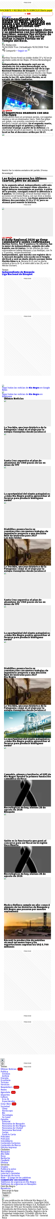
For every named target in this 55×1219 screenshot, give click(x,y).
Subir (5, 1195)
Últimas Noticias (11, 1069)
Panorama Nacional (11, 1130)
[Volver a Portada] (27, 14)
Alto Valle (5, 1154)
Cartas (5, 1132)
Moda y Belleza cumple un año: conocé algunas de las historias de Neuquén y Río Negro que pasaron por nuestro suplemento (27, 908)
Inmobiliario (7, 1141)
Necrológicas (7, 1171)
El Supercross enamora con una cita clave (25, 114)
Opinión (4, 1119)
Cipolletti (5, 1160)
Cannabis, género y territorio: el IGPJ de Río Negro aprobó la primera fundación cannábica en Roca (27, 776)
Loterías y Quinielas (10, 1173)
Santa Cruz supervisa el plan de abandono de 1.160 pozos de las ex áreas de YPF (25, 462)
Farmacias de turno (10, 1175)
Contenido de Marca (11, 1145)
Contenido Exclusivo (10, 1143)
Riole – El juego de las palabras (16, 1178)
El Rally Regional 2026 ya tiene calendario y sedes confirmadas (26, 241)
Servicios (5, 1085)
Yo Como (6, 1117)
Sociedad (5, 1106)
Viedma (4, 1163)
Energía (4, 1078)
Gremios (6, 1074)
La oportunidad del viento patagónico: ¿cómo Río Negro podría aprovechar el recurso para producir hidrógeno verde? (27, 497)
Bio (3, 1113)
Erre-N (5, 1099)
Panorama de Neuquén (13, 1124)
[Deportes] (4, 16)
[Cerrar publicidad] (2, 1060)
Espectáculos (8, 1101)
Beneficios (6, 1188)
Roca (3, 1156)
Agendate (8, 1092)
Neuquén (5, 1152)
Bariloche (5, 1158)
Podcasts (5, 1139)
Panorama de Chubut (12, 1128)
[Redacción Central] (3, 43)
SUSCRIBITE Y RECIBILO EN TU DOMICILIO (26, 10)
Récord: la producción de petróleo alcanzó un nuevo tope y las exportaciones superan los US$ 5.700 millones (26, 943)
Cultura (4, 1097)
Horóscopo (7, 1111)
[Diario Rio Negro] (3, 1198)
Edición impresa (9, 1147)
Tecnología (7, 1115)
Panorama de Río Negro (13, 1126)
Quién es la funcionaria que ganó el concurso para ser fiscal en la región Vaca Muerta (25, 843)
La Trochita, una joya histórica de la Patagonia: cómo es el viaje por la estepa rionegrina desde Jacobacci (25, 429)
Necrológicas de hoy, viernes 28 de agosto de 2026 (25, 808)
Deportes (6, 17)
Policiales (5, 1137)
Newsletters (10, 1087)
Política (4, 1072)
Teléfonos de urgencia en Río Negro (18, 1182)
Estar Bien (8, 1104)
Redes (4, 1090)
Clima (4, 1109)
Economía (5, 1080)
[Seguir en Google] (3, 62)
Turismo (5, 1082)
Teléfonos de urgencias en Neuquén (18, 1184)
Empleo (4, 1167)
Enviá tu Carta (9, 1134)
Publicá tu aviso (8, 1169)
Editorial (6, 1122)
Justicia (5, 1076)
